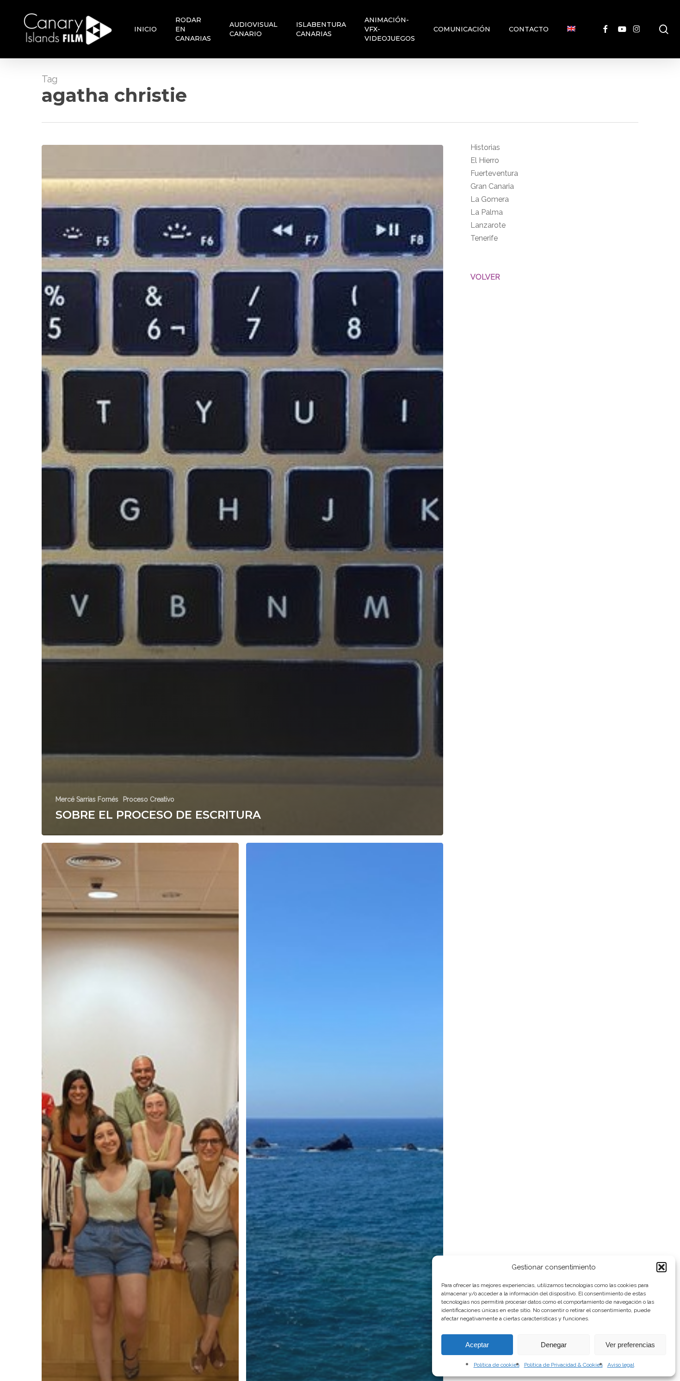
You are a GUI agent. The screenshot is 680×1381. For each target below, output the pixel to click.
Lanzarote (488, 225)
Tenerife (484, 238)
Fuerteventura (494, 173)
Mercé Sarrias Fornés (87, 799)
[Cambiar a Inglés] (571, 29)
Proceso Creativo (148, 799)
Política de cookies (496, 1365)
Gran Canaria (492, 186)
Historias (485, 147)
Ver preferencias (630, 1345)
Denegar (554, 1345)
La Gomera (489, 199)
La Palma (486, 212)
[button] (661, 1267)
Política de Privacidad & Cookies (563, 1365)
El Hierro (484, 160)
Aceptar (477, 1345)
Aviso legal (620, 1365)
